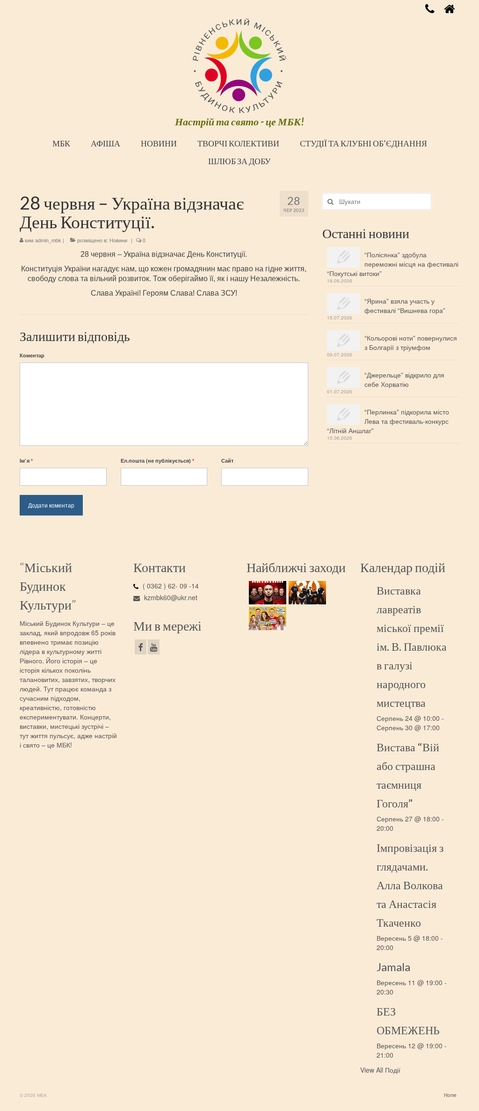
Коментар (32, 355)
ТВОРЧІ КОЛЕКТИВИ (238, 143)
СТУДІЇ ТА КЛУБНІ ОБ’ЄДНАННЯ (363, 143)
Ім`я (26, 460)
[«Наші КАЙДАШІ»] (266, 618)
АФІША (105, 143)
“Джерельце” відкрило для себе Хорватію (404, 379)
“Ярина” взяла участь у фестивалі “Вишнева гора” (404, 305)
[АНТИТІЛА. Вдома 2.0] (266, 592)
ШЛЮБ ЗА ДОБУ (239, 161)
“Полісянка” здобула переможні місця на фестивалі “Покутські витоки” (392, 264)
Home (450, 1095)
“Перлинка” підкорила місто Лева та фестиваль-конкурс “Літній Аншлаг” (388, 421)
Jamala (393, 966)
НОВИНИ (159, 143)
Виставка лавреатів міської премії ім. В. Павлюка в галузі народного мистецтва (412, 646)
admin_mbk (48, 240)
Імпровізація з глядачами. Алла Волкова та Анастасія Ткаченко (410, 885)
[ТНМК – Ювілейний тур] (306, 592)
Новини (118, 240)
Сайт (227, 460)
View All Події (380, 1070)
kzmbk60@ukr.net (169, 597)
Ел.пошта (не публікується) (157, 460)
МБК (61, 143)
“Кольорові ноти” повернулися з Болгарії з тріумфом (410, 342)
